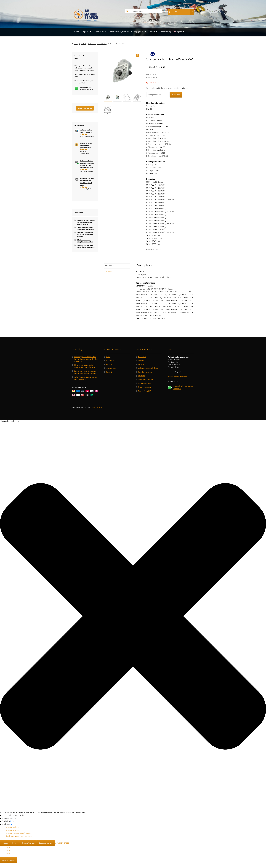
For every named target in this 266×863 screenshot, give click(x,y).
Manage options (12, 827)
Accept (5, 843)
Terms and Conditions (145, 379)
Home (76, 32)
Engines (85, 32)
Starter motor (92, 44)
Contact (152, 32)
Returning (141, 376)
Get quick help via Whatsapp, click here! (86, 88)
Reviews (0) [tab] (109, 271)
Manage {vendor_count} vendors (19, 833)
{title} (8, 847)
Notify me (176, 95)
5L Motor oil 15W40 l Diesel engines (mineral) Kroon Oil (86, 145)
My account (110, 361)
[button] (137, 55)
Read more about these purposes (19, 836)
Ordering (141, 361)
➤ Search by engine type (85, 108)
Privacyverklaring (97, 407)
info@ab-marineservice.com (177, 377)
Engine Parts (98, 32)
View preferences (27, 843)
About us (109, 364)
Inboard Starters (102, 44)
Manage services (12, 830)
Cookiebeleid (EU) (144, 383)
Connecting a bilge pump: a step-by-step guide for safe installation (85, 234)
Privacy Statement (144, 387)
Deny (14, 843)
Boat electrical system (117, 32)
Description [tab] (109, 266)
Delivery (141, 364)
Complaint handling (145, 372)
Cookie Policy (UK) (144, 391)
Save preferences (45, 843)
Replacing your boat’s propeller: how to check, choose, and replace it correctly (86, 222)
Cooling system (137, 32)
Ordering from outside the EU (148, 368)
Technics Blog (165, 32)
